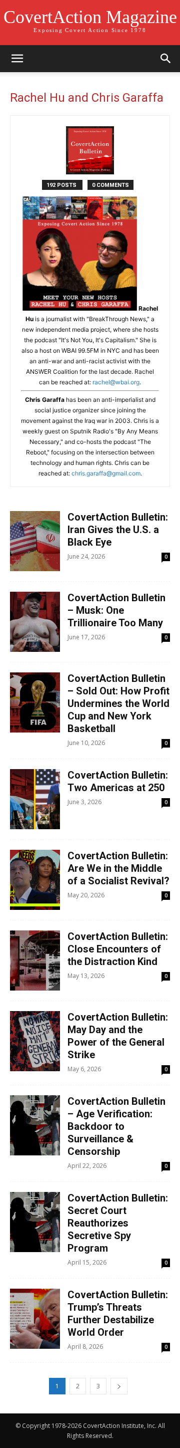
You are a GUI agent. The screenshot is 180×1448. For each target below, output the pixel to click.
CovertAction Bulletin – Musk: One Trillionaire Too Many (117, 610)
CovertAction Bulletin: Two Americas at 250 (118, 781)
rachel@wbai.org (116, 382)
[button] (17, 58)
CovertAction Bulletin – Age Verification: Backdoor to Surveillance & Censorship (117, 1126)
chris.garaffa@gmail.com (106, 473)
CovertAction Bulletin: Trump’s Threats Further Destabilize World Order (118, 1313)
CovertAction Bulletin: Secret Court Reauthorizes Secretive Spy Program (118, 1223)
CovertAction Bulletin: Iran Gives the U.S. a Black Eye (118, 529)
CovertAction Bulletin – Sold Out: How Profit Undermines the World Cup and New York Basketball (119, 703)
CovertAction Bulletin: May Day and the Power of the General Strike (118, 1036)
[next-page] (119, 1386)
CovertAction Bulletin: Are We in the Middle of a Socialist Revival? (119, 868)
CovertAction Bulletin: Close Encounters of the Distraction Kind (118, 949)
